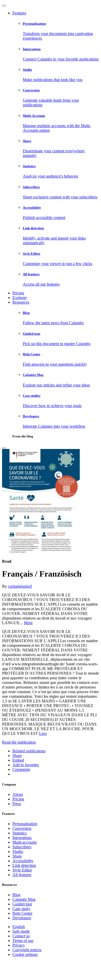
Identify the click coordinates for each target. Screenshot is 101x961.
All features (21, 874)
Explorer (19, 297)
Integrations (22, 837)
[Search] (4, 448)
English (18, 926)
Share (17, 856)
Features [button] (19, 13)
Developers (21, 918)
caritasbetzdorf (20, 586)
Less (43, 733)
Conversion (21, 828)
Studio (17, 851)
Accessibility (22, 861)
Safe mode (21, 931)
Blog (16, 895)
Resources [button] (20, 302)
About (17, 794)
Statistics (19, 833)
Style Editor (22, 870)
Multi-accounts (24, 842)
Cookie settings (25, 954)
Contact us (21, 936)
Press (16, 803)
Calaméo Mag (23, 899)
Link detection (24, 865)
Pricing (18, 293)
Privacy (18, 945)
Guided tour (22, 904)
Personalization (24, 824)
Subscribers (21, 847)
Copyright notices (26, 950)
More (28, 623)
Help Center (22, 913)
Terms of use (22, 940)
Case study (21, 908)
